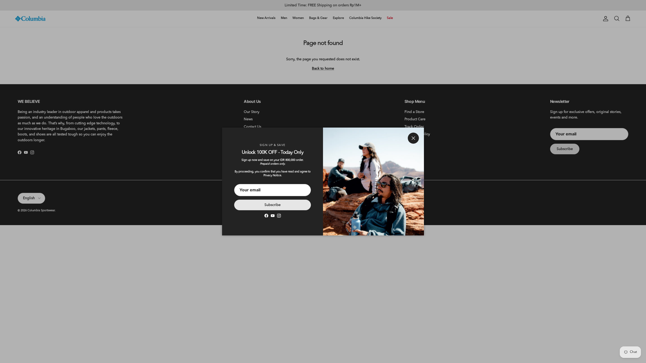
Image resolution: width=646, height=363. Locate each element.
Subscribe (272, 205)
